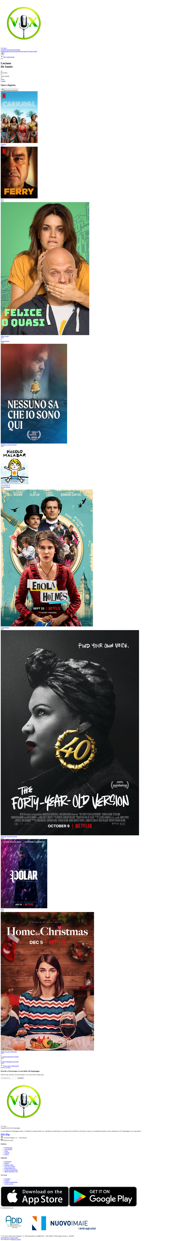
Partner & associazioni (10, 1182)
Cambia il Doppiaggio (10, 1170)
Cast (9, 51)
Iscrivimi (21, 1078)
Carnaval (3, 144)
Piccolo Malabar (5, 487)
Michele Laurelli (16, 1239)
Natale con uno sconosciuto (9, 1051)
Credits (16, 1238)
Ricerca (6, 1154)
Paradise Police (5, 341)
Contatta (3, 81)
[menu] (2, 53)
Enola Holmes (5, 627)
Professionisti (4, 51)
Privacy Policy (10, 1238)
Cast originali (8, 1149)
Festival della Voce (9, 1168)
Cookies (3, 1238)
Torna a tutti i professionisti (11, 1066)
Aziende (17, 51)
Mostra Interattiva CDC (11, 1171)
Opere (13, 51)
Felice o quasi (5, 336)
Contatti (34, 51)
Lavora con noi (8, 1184)
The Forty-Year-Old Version (9, 836)
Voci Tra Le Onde (9, 1166)
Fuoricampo (23, 51)
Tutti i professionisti (8, 57)
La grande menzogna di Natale (10, 1056)
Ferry (2, 199)
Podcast (6, 1163)
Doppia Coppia (8, 1165)
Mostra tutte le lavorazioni (11, 90)
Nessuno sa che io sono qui (9, 444)
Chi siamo (29, 51)
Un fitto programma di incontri (10, 1061)
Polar (2, 909)
